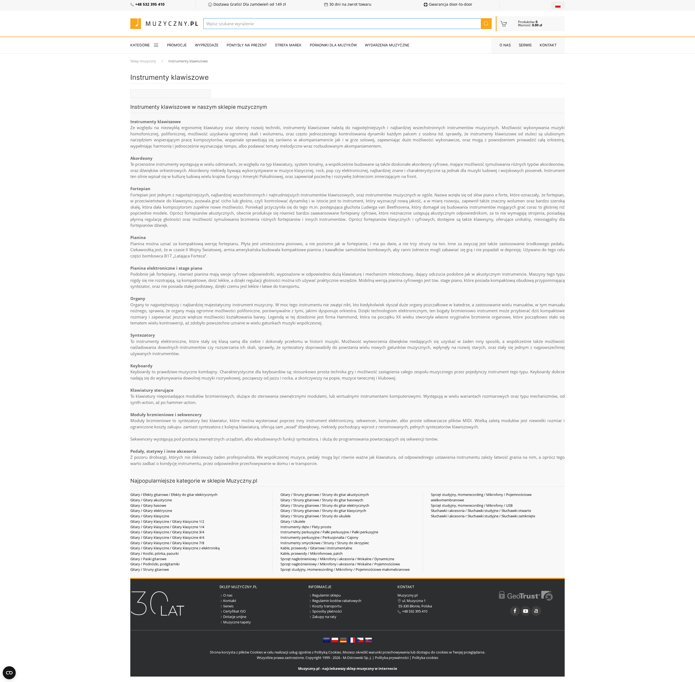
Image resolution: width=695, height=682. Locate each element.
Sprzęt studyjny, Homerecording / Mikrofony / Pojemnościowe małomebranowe (345, 569)
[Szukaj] (486, 23)
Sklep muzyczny (143, 61)
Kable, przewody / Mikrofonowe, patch (311, 553)
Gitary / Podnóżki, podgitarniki (154, 564)
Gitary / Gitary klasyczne (149, 516)
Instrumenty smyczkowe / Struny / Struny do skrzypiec (324, 542)
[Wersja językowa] (558, 5)
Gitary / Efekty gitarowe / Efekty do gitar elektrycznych (173, 494)
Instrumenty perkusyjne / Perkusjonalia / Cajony (319, 537)
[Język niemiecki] (343, 639)
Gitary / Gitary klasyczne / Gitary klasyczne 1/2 (167, 521)
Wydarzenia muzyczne (387, 45)
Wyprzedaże (207, 45)
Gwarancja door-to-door (450, 4)
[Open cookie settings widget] (9, 672)
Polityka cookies (425, 657)
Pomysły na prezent (247, 45)
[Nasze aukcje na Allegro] (536, 611)
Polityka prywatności (392, 657)
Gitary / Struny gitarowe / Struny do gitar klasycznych (323, 510)
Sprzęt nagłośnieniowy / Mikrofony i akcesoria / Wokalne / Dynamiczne (337, 558)
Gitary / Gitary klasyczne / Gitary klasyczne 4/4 (167, 537)
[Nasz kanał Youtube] (525, 611)
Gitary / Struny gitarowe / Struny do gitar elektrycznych (324, 505)
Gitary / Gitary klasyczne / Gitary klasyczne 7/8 (167, 542)
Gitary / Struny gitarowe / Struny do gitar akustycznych (324, 494)
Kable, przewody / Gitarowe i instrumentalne (316, 548)
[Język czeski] (360, 639)
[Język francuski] (351, 639)
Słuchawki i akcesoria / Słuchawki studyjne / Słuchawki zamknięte (483, 516)
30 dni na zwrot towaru (349, 4)
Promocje (177, 45)
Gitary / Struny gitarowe (149, 569)
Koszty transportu (327, 606)
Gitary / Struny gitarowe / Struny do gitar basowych (321, 500)
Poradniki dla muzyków (333, 45)
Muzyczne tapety (237, 622)
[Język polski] (334, 639)
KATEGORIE (140, 45)
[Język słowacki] (368, 639)
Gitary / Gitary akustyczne (151, 500)
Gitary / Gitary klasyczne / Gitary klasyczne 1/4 (167, 526)
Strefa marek (288, 45)
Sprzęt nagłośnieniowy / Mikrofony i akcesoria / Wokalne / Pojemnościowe (340, 564)
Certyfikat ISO (234, 611)
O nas (505, 45)
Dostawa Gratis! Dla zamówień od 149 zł (249, 4)
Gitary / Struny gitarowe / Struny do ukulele (315, 516)
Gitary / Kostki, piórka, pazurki (154, 553)
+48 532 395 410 (414, 611)
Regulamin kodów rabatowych (336, 600)
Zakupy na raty (324, 616)
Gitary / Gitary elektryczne (151, 510)
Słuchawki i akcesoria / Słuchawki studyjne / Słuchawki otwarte (481, 510)
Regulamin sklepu (326, 595)
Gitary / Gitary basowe (148, 505)
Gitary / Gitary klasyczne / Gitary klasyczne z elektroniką (175, 548)
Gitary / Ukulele (292, 521)
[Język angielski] (326, 639)
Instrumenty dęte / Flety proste (305, 526)
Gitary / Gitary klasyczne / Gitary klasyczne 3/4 (167, 532)
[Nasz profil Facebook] (515, 611)
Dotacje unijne (234, 616)
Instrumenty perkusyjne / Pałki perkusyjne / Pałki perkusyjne (329, 532)
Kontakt (548, 45)
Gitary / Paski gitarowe (148, 558)
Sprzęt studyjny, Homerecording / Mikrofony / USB (472, 505)
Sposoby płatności (327, 611)
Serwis (525, 45)
